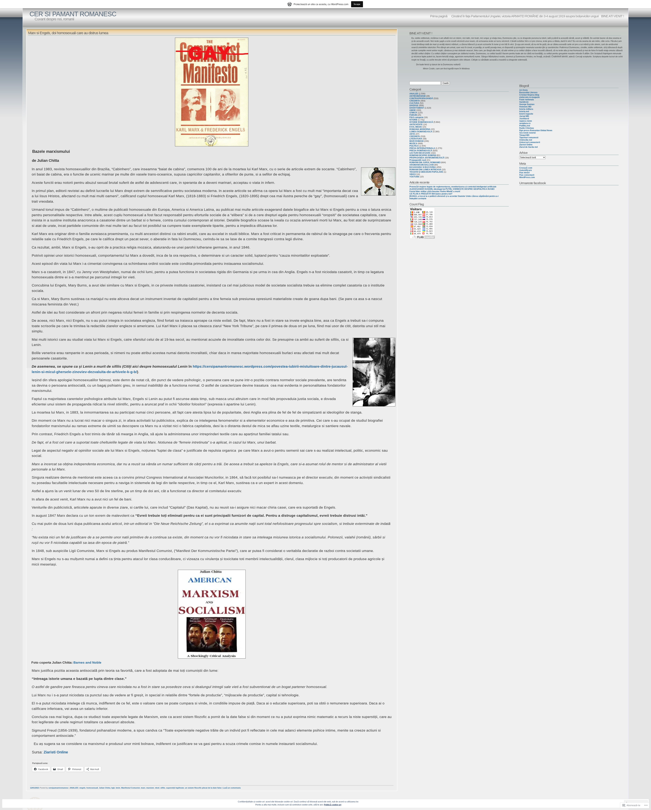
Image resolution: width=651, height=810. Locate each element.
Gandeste (524, 102)
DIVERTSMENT (416, 108)
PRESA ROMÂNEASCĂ (420, 150)
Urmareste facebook (532, 183)
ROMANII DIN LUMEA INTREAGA (425, 169)
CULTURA (414, 103)
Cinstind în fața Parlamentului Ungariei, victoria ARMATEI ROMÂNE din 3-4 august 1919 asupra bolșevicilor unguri (524, 16)
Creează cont (525, 168)
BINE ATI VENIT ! (612, 16)
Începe (357, 4)
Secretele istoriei (527, 133)
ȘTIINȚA (413, 112)
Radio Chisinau (526, 128)
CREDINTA (414, 101)
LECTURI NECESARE (419, 153)
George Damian (526, 104)
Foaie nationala (526, 99)
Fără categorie (416, 117)
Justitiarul (524, 118)
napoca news (525, 121)
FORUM (413, 115)
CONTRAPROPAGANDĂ (421, 98)
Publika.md (524, 126)
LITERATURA (415, 139)
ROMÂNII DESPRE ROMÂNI (422, 155)
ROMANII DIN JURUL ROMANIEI (424, 162)
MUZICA (413, 143)
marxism (150, 788)
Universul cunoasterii (529, 142)
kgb (113, 788)
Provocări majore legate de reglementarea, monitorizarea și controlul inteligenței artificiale (452, 187)
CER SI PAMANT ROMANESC (72, 14)
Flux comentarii (526, 175)
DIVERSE (413, 105)
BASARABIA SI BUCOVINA (422, 167)
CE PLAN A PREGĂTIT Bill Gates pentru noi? (430, 194)
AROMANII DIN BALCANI (421, 165)
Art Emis (523, 90)
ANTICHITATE (416, 124)
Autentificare (525, 170)
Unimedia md (525, 140)
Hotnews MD (525, 107)
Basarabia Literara (528, 92)
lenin (118, 788)
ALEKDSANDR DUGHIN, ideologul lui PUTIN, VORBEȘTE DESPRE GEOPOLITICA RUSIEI (451, 189)
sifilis (162, 788)
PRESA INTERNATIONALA (422, 148)
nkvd (157, 788)
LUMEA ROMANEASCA (420, 131)
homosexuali (92, 788)
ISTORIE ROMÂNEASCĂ (421, 122)
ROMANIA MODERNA (419, 129)
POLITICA (414, 146)
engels (82, 788)
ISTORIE (413, 120)
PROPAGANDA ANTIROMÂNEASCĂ (427, 158)
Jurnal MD (524, 116)
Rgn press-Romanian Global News (535, 130)
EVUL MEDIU (415, 127)
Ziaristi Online (56, 752)
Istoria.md (524, 111)
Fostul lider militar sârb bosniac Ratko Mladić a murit (434, 191)
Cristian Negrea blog (529, 95)
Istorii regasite (526, 114)
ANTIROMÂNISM (417, 96)
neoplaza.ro (524, 123)
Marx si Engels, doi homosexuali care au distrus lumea (68, 33)
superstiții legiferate (175, 788)
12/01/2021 (34, 788)
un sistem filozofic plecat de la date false (203, 788)
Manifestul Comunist (130, 788)
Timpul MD (524, 135)
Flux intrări (524, 172)
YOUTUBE (414, 177)
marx (143, 788)
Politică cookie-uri (332, 805)
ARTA (412, 134)
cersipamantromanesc (58, 788)
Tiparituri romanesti (528, 137)
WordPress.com (527, 177)
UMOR (412, 110)
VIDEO (412, 174)
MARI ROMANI (416, 141)
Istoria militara (526, 109)
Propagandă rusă (417, 160)
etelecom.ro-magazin (529, 97)
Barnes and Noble (87, 662)
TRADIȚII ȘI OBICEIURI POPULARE (426, 172)
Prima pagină (438, 16)
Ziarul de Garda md (528, 147)
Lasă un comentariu (232, 788)
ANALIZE (74, 788)
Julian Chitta (104, 788)
